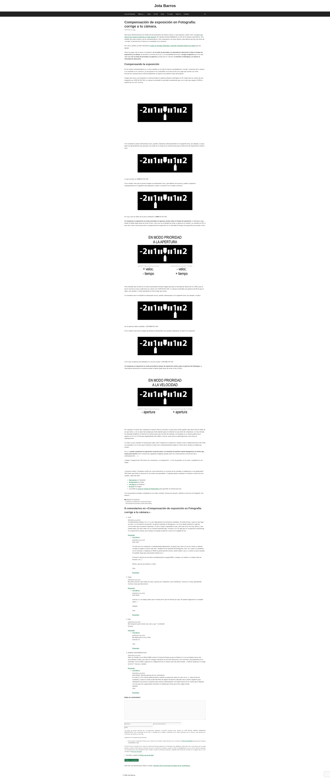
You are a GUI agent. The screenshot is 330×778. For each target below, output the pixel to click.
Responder (131, 535)
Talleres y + (141, 14)
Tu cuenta (170, 14)
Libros (149, 14)
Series (162, 14)
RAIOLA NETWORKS (187, 741)
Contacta (186, 14)
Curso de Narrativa (129, 14)
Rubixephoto (133, 480)
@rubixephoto (133, 482)
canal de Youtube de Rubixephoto (148, 489)
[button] (205, 14)
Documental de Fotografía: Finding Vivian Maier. (139, 503)
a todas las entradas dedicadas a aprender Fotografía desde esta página (172, 46)
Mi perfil (131, 486)
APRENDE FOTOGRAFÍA (133, 499)
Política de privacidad (136, 751)
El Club (156, 14)
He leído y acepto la (140, 755)
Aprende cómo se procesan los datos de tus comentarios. (171, 765)
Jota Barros (165, 6)
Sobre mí (178, 14)
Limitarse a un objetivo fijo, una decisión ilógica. (139, 501)
